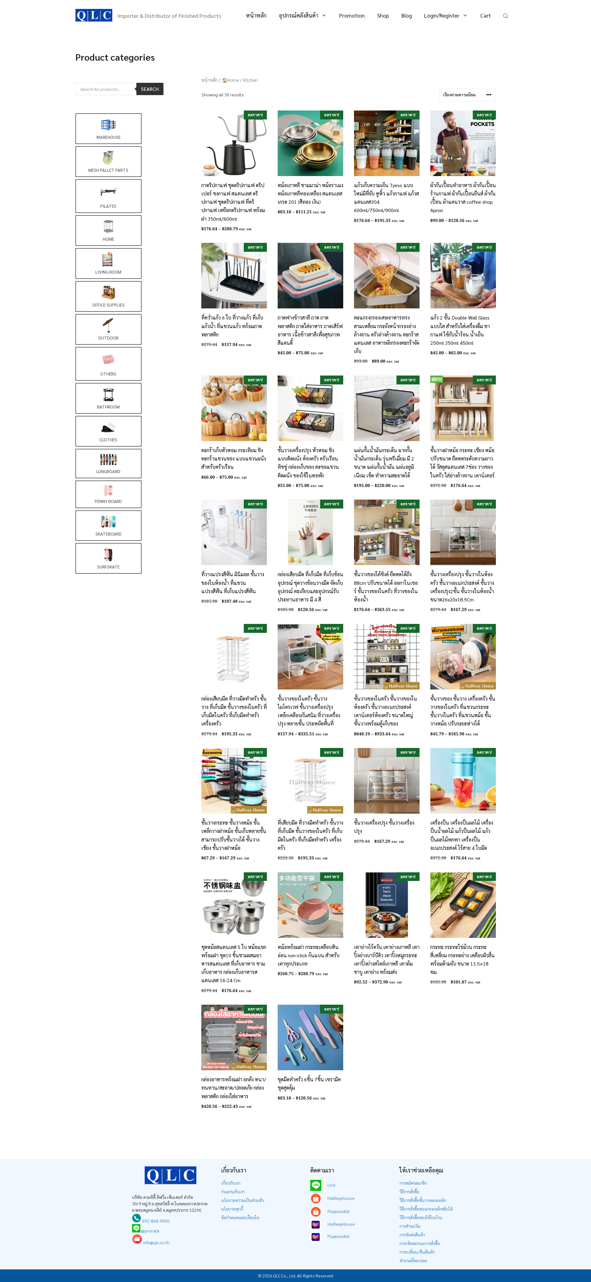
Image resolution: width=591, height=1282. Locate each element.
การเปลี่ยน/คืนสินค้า (417, 1252)
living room (108, 272)
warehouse (108, 137)
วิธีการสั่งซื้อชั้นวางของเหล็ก (423, 1200)
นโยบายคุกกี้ (232, 1209)
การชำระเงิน (410, 1226)
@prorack (150, 1230)
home (108, 239)
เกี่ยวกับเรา (230, 1183)
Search (150, 89)
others (108, 373)
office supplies (108, 304)
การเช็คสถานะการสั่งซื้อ (420, 1243)
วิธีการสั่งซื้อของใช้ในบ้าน (421, 1217)
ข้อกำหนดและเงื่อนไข (240, 1217)
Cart (485, 15)
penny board (108, 501)
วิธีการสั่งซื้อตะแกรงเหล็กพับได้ (426, 1209)
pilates (108, 206)
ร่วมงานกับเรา (233, 1191)
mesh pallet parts (108, 170)
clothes (108, 439)
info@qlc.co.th (156, 1242)
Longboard (108, 471)
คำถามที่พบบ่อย (413, 1260)
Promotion (352, 15)
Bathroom (108, 406)
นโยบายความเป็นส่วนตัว (242, 1200)
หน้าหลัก (256, 15)
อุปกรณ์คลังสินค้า (298, 15)
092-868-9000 (155, 1221)
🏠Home (230, 80)
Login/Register (441, 15)
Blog (406, 15)
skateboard (108, 534)
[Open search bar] (506, 15)
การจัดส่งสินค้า (412, 1234)
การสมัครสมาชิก (413, 1183)
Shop (383, 15)
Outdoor (108, 337)
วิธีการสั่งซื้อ (409, 1191)
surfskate (108, 566)
